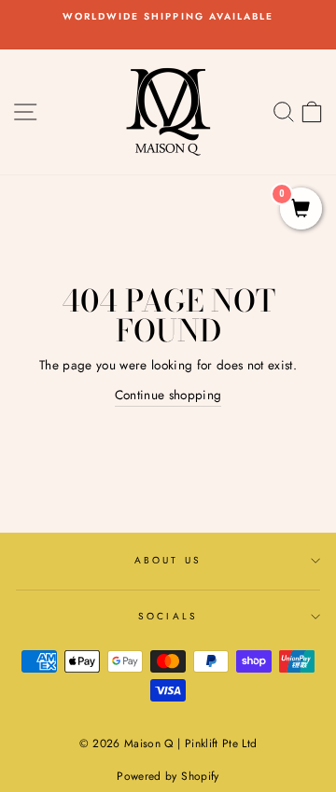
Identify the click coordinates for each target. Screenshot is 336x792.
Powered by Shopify (167, 776)
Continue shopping (168, 394)
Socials (167, 616)
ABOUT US (167, 560)
